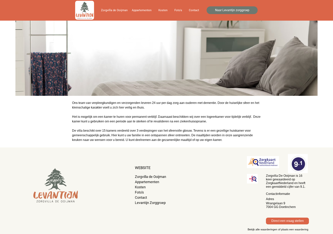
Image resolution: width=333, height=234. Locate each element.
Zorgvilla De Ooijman (280, 175)
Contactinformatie (278, 193)
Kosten (140, 187)
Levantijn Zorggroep (150, 203)
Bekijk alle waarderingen (262, 229)
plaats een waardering (294, 229)
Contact (141, 197)
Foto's (140, 192)
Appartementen (147, 182)
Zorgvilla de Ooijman (150, 177)
